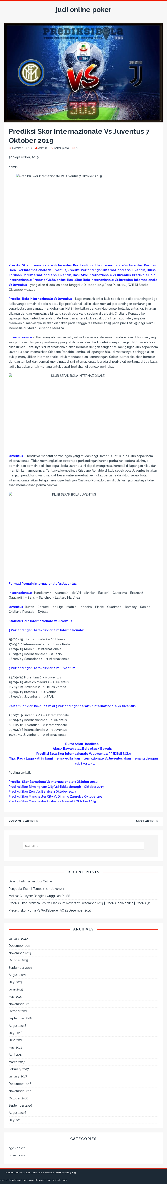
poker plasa (61, 148)
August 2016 (17, 1112)
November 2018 (20, 1004)
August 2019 (17, 975)
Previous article (23, 821)
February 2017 (19, 1069)
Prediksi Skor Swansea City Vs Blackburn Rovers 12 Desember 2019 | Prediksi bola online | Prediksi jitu (80, 903)
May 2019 (15, 996)
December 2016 (20, 1083)
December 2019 (20, 945)
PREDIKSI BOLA (120, 753)
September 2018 (20, 1018)
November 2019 (20, 953)
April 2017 (16, 1054)
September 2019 (20, 967)
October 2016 (18, 1098)
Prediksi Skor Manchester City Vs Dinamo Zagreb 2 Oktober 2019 (56, 796)
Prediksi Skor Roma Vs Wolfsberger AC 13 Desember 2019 (50, 910)
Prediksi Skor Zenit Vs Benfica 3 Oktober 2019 (42, 791)
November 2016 (20, 1091)
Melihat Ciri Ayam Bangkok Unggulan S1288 (39, 896)
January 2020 (18, 938)
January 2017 (18, 1076)
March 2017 (17, 1062)
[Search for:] (83, 846)
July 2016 (15, 1120)
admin (42, 148)
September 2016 (20, 1105)
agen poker (17, 1148)
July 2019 (15, 982)
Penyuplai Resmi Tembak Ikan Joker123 (36, 888)
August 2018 (17, 1025)
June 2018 (16, 1040)
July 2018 (15, 1033)
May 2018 (15, 1047)
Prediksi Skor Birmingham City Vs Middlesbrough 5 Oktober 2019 (56, 786)
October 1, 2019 (22, 148)
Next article (147, 821)
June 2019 (16, 989)
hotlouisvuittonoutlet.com (20, 1172)
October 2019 (18, 960)
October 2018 (18, 1011)
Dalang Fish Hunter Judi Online (30, 881)
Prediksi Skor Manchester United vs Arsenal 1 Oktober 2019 (52, 801)
